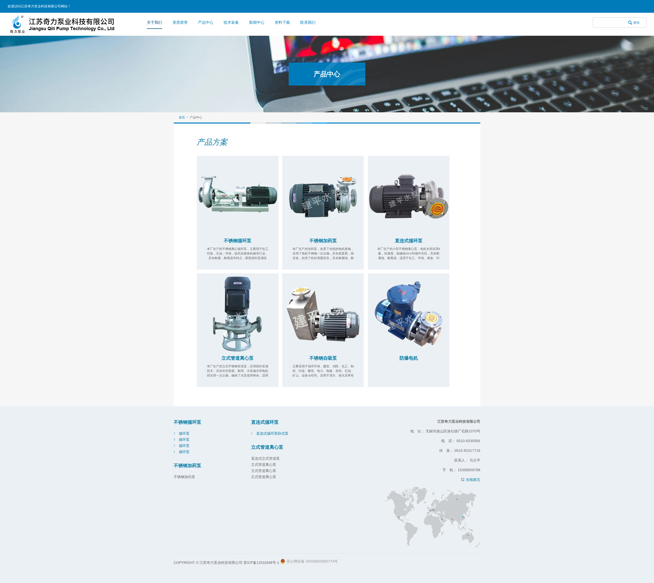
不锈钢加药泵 (323, 240)
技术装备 (231, 22)
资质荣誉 (180, 22)
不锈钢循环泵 (237, 240)
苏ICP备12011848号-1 (261, 563)
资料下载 (282, 22)
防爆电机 (409, 358)
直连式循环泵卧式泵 (272, 433)
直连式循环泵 (409, 240)
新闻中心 (256, 22)
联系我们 (308, 22)
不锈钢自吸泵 (323, 358)
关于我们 (154, 22)
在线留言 (473, 480)
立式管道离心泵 (237, 358)
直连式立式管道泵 (265, 458)
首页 (182, 117)
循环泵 (184, 433)
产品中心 (205, 22)
